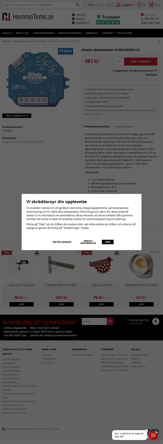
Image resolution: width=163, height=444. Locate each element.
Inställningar (62, 241)
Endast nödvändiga (88, 242)
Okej (107, 241)
